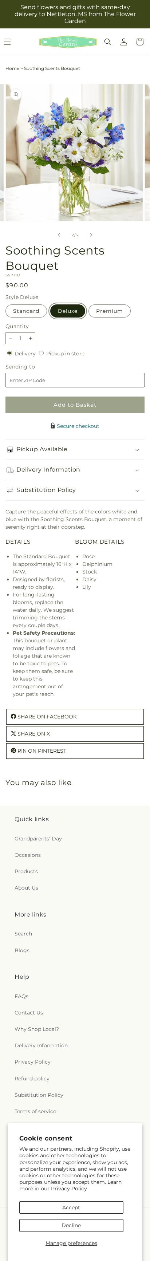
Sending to (31, 367)
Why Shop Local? (37, 1029)
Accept (71, 1207)
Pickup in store (65, 353)
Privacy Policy (69, 1188)
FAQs (21, 996)
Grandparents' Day (38, 838)
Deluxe (68, 311)
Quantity (17, 326)
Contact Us (29, 1012)
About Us (26, 887)
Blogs (22, 950)
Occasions (28, 855)
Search (23, 933)
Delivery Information (41, 1045)
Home (12, 68)
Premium (109, 311)
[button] (108, 42)
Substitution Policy (39, 1095)
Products (26, 871)
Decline (71, 1225)
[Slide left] (59, 235)
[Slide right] (91, 235)
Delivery (26, 353)
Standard (26, 311)
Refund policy (32, 1078)
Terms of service (35, 1111)
